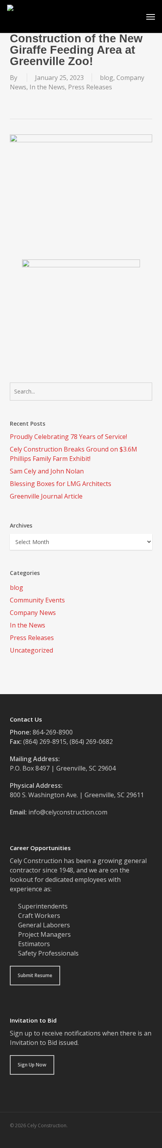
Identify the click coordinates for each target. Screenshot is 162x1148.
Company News (33, 612)
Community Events (37, 600)
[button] (150, 16)
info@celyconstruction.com (67, 812)
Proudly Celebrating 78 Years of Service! (68, 436)
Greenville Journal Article (46, 496)
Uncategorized (31, 650)
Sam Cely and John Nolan (47, 471)
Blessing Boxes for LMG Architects (60, 483)
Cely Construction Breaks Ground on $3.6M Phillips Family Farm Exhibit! (73, 454)
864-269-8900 (53, 732)
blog (106, 77)
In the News (47, 87)
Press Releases (90, 87)
